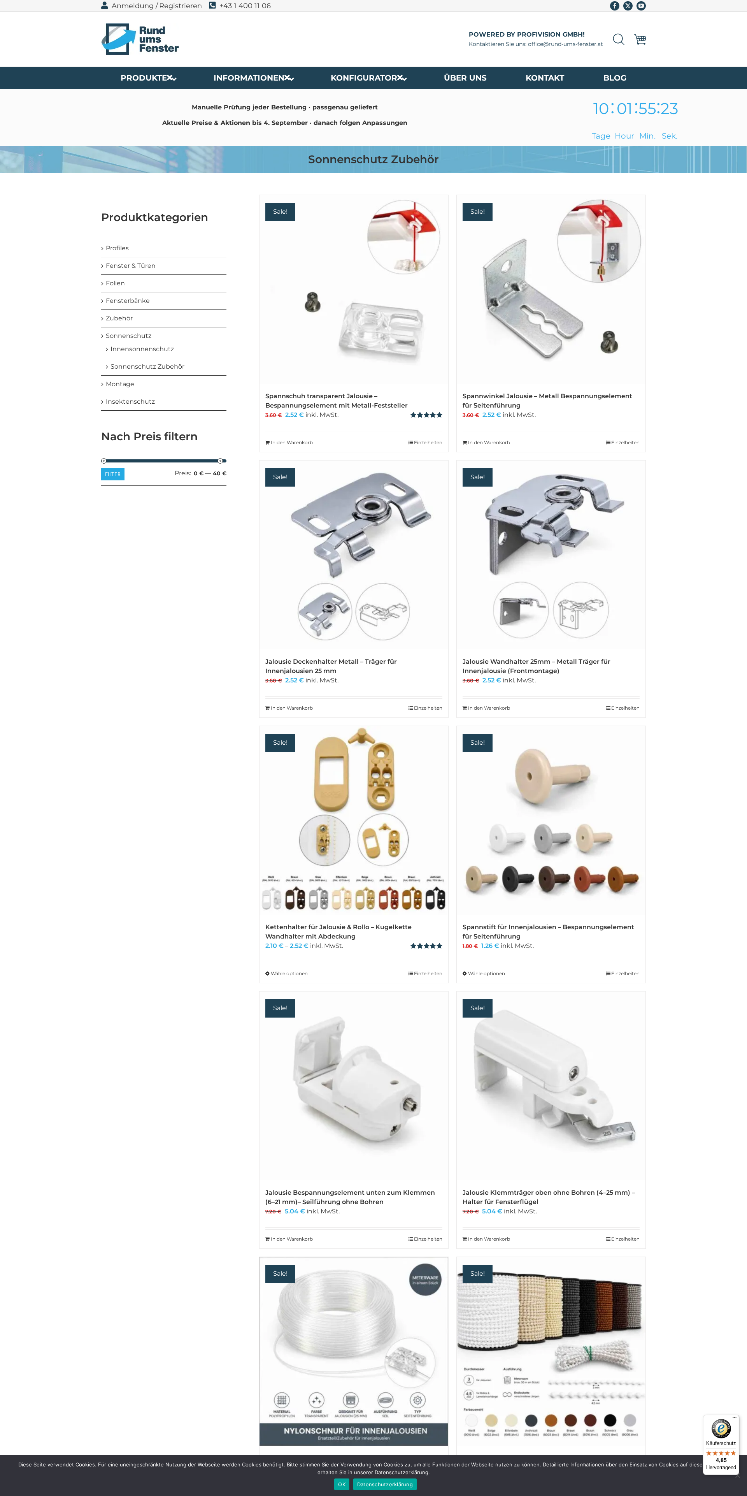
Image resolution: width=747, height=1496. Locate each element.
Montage (120, 384)
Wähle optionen (289, 973)
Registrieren (180, 6)
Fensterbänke (128, 300)
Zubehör (119, 318)
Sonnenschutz (128, 335)
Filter (113, 474)
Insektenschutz (130, 401)
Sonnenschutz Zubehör (147, 366)
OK (341, 1484)
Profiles (117, 248)
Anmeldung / (135, 6)
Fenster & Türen (131, 265)
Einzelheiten (428, 442)
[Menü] (734, 1419)
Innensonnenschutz (142, 349)
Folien (115, 283)
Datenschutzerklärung (385, 1484)
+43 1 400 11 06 (245, 6)
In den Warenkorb (292, 442)
